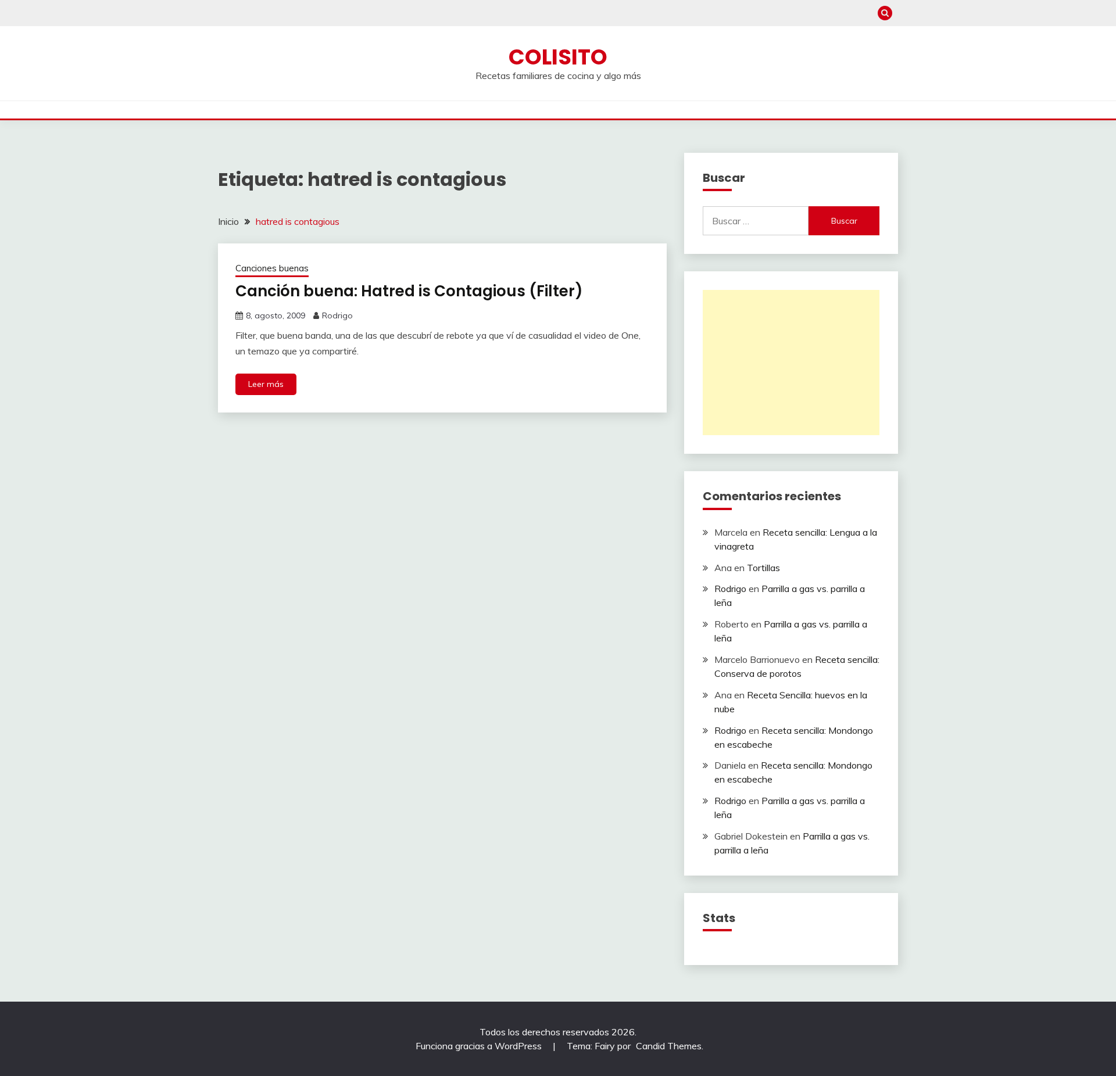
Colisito (558, 57)
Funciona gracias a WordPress (480, 1046)
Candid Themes (669, 1046)
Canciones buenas (272, 268)
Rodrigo (337, 315)
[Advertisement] (791, 362)
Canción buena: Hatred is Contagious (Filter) (409, 291)
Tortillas (763, 567)
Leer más (266, 384)
